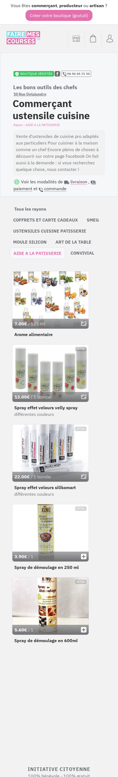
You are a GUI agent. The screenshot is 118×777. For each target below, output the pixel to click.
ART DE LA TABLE (73, 242)
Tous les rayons (30, 209)
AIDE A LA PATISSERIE (37, 253)
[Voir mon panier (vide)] (93, 38)
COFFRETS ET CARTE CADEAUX (45, 220)
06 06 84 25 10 (78, 74)
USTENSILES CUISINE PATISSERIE (49, 231)
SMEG (93, 220)
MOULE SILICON (30, 242)
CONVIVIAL (82, 253)
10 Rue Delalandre (29, 94)
